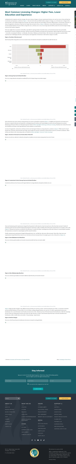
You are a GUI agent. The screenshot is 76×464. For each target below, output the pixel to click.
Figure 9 (7, 229)
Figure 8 (56, 129)
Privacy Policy (52, 459)
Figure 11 (7, 308)
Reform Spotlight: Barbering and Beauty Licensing (44, 124)
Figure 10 (63, 235)
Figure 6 (42, 24)
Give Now (65, 2)
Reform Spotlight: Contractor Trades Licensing (41, 132)
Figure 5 (25, 21)
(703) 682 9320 (10, 452)
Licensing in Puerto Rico (64, 359)
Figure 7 (47, 121)
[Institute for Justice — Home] (11, 3)
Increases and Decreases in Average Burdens (20, 359)
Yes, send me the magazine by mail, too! (38, 384)
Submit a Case (51, 2)
